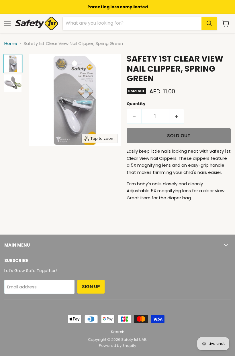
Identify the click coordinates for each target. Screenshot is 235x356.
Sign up (91, 286)
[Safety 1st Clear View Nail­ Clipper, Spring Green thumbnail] (13, 63)
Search (117, 332)
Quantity (136, 104)
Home (10, 43)
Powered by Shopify (117, 345)
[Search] (209, 23)
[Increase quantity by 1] (176, 116)
